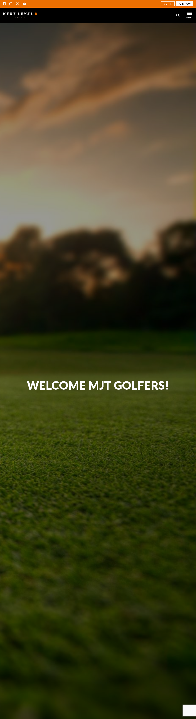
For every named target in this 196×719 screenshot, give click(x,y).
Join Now (185, 3)
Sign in (167, 3)
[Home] (20, 15)
